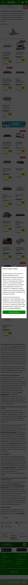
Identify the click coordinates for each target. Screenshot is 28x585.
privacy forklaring (16, 308)
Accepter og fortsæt (14, 312)
